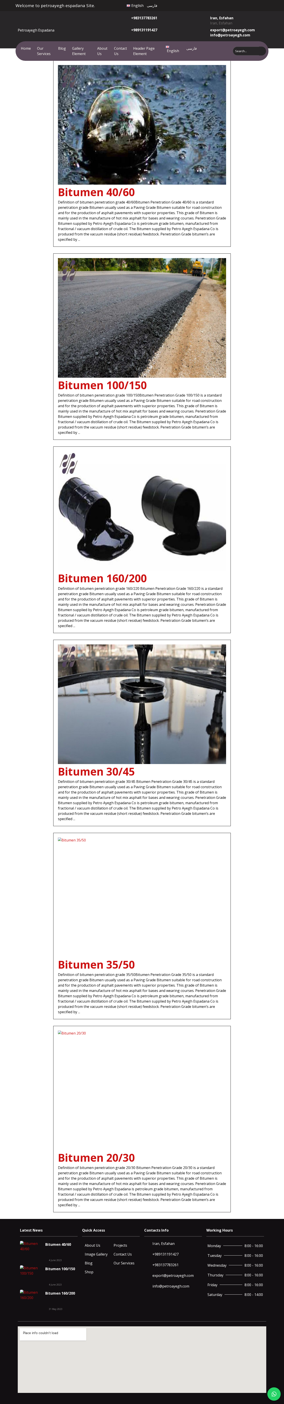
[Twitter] (232, 5)
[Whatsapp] (242, 5)
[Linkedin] (246, 5)
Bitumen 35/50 (96, 964)
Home (26, 48)
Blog (62, 48)
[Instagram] (237, 5)
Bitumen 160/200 (102, 578)
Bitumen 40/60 (96, 192)
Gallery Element (79, 51)
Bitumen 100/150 (102, 385)
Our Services (44, 51)
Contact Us (120, 51)
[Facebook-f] (227, 5)
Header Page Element (144, 51)
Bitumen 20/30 (96, 1157)
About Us (102, 51)
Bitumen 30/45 (96, 771)
